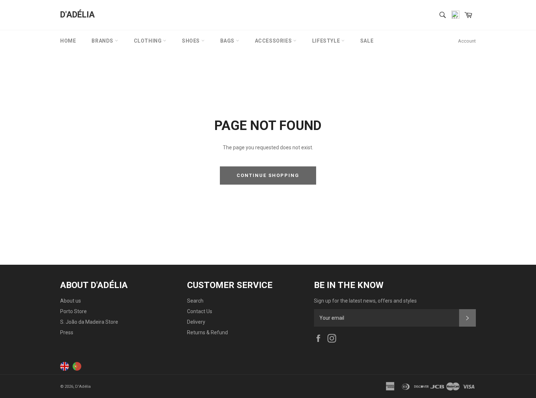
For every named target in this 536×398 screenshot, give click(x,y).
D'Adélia (77, 15)
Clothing (148, 41)
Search (195, 301)
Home (68, 41)
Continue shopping (268, 175)
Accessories (274, 41)
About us (70, 301)
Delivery (196, 322)
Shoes (191, 41)
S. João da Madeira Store (89, 322)
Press (66, 332)
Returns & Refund (207, 332)
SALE (366, 41)
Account (467, 41)
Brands (103, 41)
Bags (228, 41)
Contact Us (199, 311)
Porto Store (73, 311)
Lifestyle (326, 41)
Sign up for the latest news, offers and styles (365, 301)
